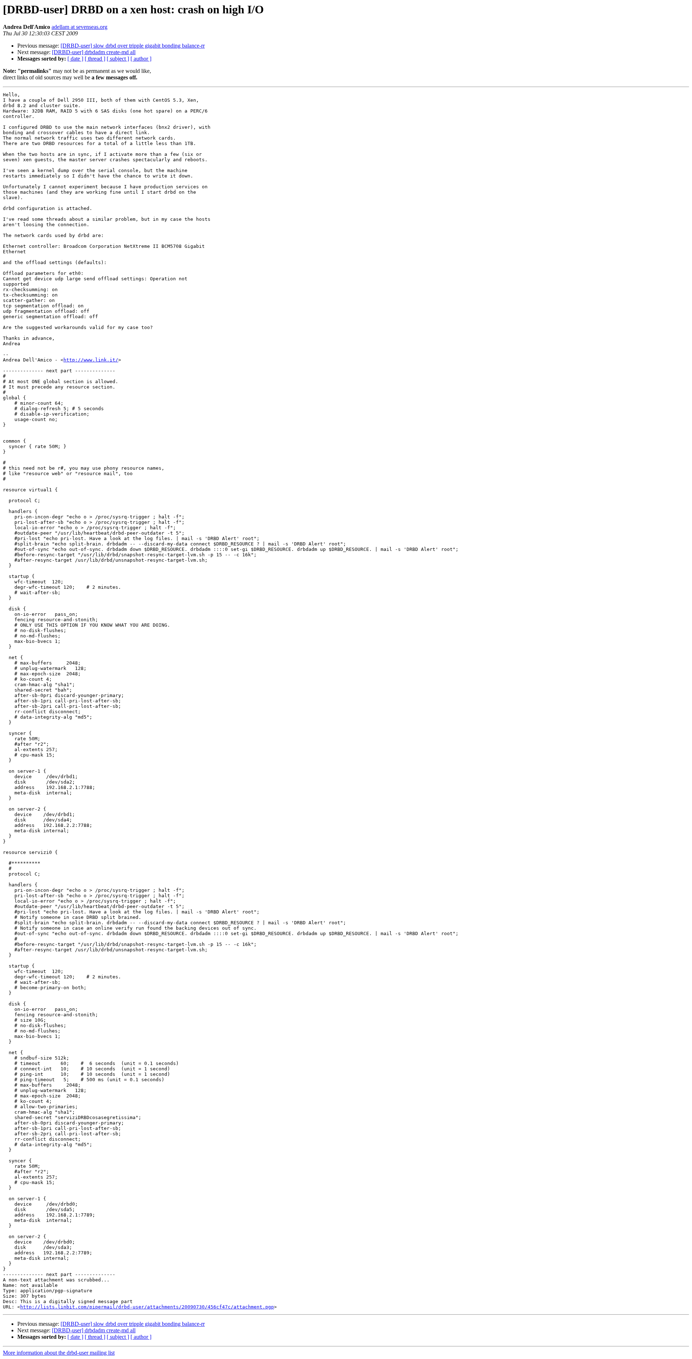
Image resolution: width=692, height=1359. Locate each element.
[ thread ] (95, 59)
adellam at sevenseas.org (79, 27)
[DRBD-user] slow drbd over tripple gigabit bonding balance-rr (133, 46)
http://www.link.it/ (90, 360)
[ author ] (140, 59)
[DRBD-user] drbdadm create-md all (94, 52)
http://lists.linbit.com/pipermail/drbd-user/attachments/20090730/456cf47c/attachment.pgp (147, 1307)
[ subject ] (118, 59)
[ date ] (75, 59)
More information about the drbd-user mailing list (59, 1353)
